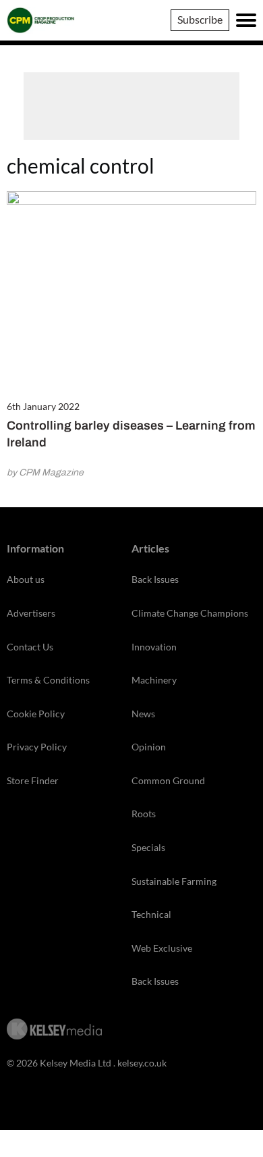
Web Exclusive (162, 948)
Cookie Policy (36, 713)
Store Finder (33, 780)
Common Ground (168, 780)
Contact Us (30, 646)
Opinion (149, 746)
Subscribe (200, 19)
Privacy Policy (37, 746)
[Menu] (246, 20)
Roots (144, 813)
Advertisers (31, 613)
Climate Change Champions (190, 613)
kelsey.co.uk (142, 1063)
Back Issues (155, 579)
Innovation (154, 646)
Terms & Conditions (48, 680)
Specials (148, 847)
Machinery (154, 680)
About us (26, 579)
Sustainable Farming (174, 881)
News (143, 713)
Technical (151, 914)
